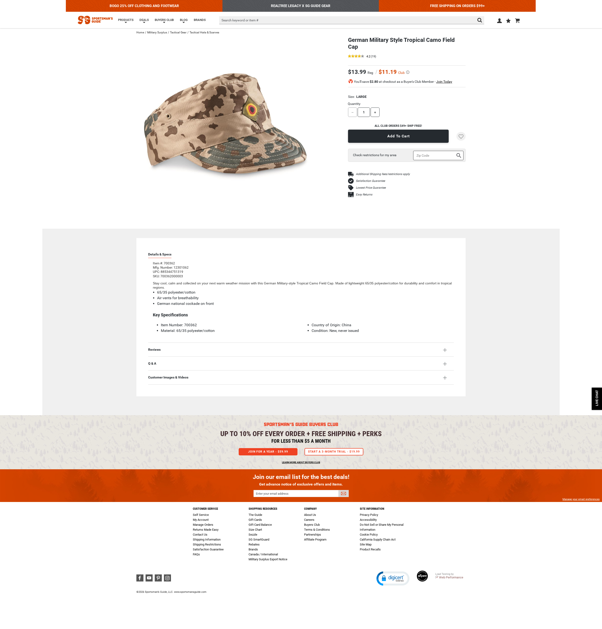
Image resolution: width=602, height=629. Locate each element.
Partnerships (312, 534)
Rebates (254, 544)
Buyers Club (312, 524)
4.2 (368, 56)
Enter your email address (272, 493)
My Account (201, 520)
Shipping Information (207, 539)
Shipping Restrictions (207, 544)
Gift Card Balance (260, 524)
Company (310, 508)
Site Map (366, 544)
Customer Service (205, 508)
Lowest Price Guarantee (371, 187)
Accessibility (368, 520)
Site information (372, 508)
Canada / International (263, 554)
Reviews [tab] (154, 349)
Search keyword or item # (240, 20)
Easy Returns (364, 194)
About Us (310, 515)
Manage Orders (203, 524)
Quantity (354, 104)
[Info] (407, 72)
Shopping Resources (263, 508)
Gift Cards (255, 520)
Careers (309, 520)
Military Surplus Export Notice (268, 559)
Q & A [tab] (152, 363)
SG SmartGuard (259, 539)
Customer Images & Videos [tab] (168, 377)
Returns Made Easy (205, 529)
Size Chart (255, 529)
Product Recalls (370, 549)
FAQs (196, 554)
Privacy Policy (369, 515)
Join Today (444, 82)
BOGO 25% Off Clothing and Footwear (144, 6)
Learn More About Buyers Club (301, 462)
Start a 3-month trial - (334, 451)
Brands (253, 549)
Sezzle (253, 534)
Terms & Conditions (317, 529)
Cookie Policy (369, 534)
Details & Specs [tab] (159, 254)
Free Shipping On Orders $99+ (457, 6)
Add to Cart (398, 136)
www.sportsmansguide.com (190, 591)
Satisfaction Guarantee (370, 181)
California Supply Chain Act (378, 539)
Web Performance (451, 577)
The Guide (255, 515)
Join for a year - (268, 451)
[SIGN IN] (499, 22)
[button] (508, 21)
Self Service (201, 515)
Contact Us (200, 534)
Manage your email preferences (581, 499)
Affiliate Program (315, 539)
